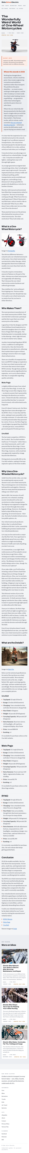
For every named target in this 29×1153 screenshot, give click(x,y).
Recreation (13, 5)
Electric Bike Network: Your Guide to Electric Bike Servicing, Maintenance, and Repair (12, 968)
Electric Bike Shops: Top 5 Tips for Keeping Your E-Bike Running (11, 1006)
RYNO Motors (7, 919)
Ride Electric (10, 2)
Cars (3, 5)
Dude (15, 929)
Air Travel (5, 8)
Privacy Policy (5, 1124)
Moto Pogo (6, 922)
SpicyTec (11, 669)
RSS (3, 1139)
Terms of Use (5, 1127)
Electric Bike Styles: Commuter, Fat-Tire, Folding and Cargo (14, 1043)
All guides (20, 8)
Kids (24, 5)
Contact (4, 1121)
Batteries (12, 8)
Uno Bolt (6, 925)
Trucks (20, 5)
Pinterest (4, 1136)
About (3, 1118)
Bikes (7, 5)
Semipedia (11, 251)
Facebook (4, 1134)
